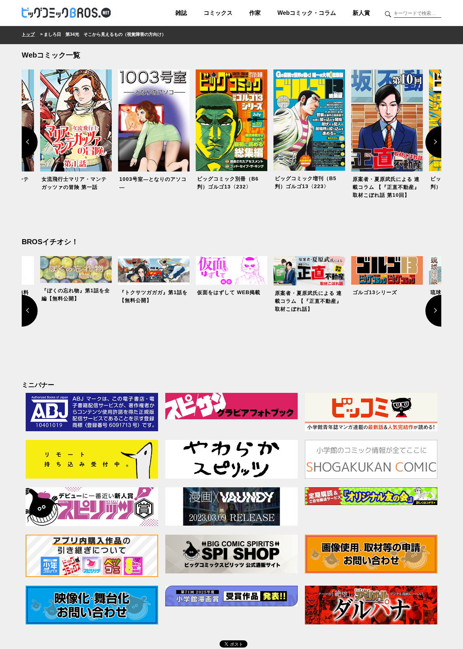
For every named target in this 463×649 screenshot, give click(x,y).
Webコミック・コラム (306, 13)
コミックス (218, 13)
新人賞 (361, 13)
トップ (28, 34)
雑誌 (181, 13)
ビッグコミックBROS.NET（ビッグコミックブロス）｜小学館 (66, 13)
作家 (255, 13)
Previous (22, 142)
